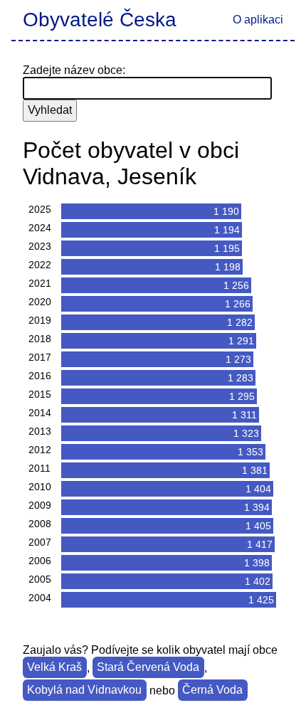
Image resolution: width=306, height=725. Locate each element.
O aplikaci (258, 20)
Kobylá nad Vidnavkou (84, 690)
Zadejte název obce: (74, 70)
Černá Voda (212, 690)
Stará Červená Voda (148, 668)
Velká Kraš (54, 668)
